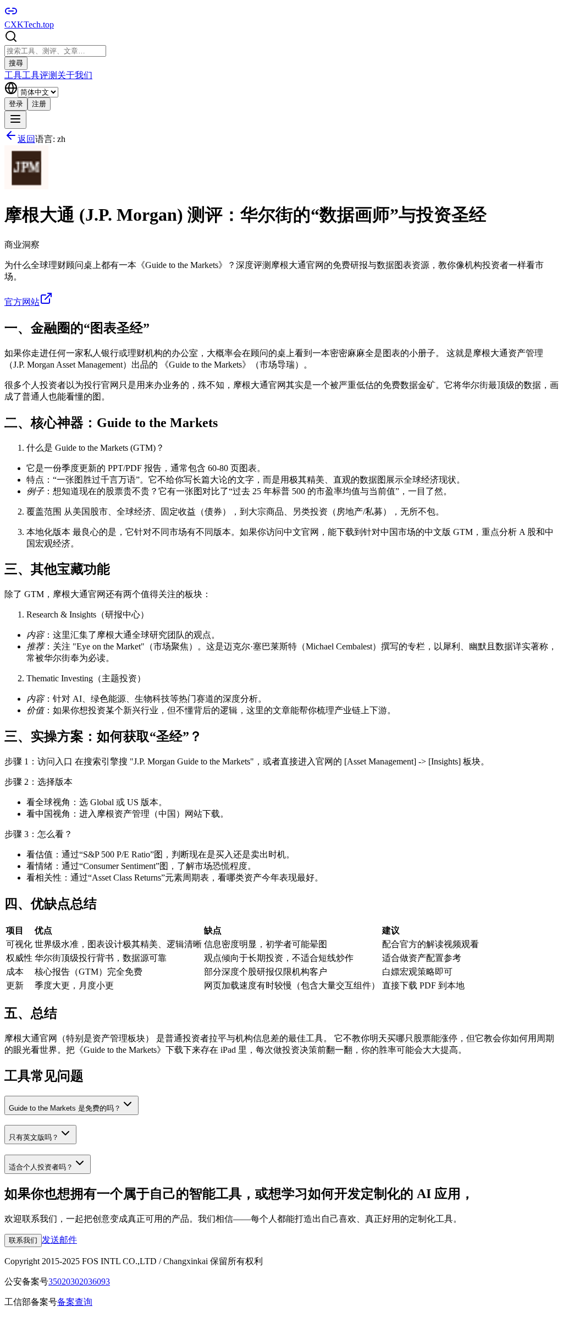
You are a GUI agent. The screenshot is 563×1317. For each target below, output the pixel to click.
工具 (13, 75)
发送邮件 (59, 1239)
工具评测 (39, 75)
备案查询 (74, 1302)
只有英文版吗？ (34, 1137)
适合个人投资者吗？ (41, 1167)
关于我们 (74, 75)
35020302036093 (79, 1281)
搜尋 (16, 63)
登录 (16, 104)
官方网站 (22, 302)
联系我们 (23, 1240)
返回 (26, 139)
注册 (39, 104)
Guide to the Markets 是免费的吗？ (65, 1108)
